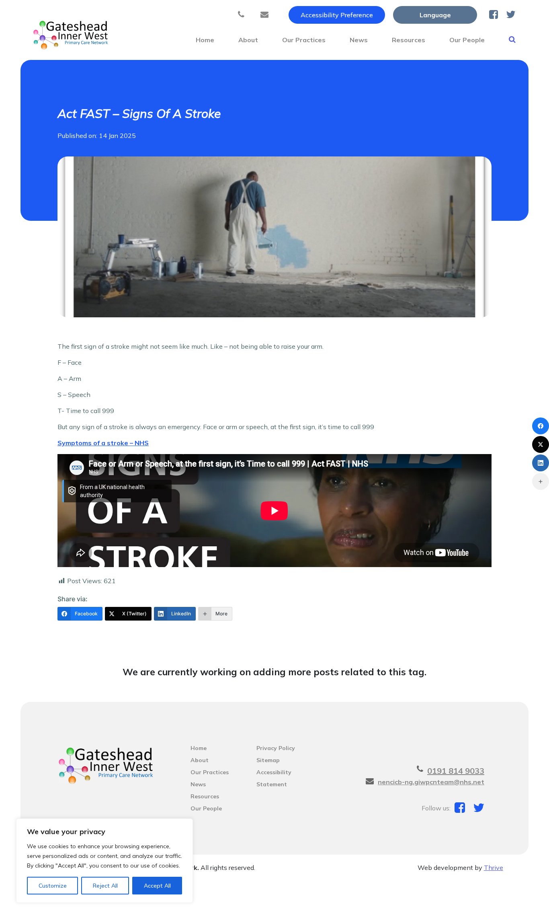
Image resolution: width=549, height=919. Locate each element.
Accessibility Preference (337, 15)
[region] (104, 860)
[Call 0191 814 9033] (243, 15)
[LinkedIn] (540, 462)
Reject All (105, 885)
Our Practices (304, 40)
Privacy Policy (275, 748)
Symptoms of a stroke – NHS (103, 443)
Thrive (493, 867)
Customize (53, 885)
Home (205, 40)
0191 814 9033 (455, 771)
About (248, 40)
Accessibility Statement (273, 773)
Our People (467, 40)
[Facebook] (540, 425)
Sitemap (268, 760)
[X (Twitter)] (540, 444)
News (359, 40)
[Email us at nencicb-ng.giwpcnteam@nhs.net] (266, 15)
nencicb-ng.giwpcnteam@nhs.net (431, 782)
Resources (408, 40)
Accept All (157, 885)
